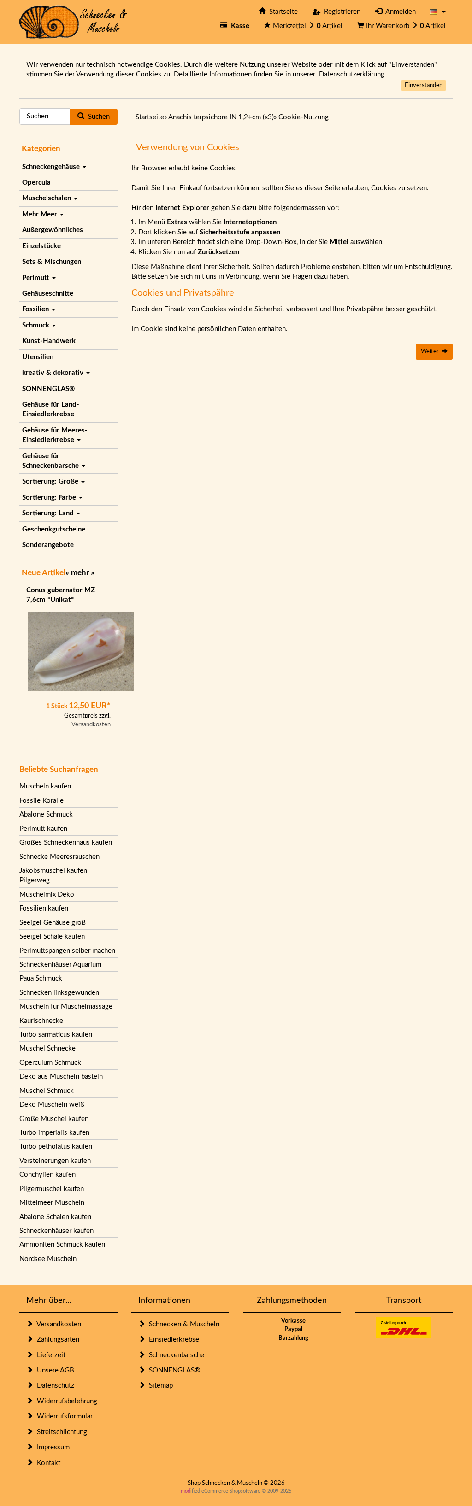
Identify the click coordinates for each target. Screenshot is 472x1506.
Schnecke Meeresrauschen (59, 856)
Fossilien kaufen (43, 908)
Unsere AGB (53, 1370)
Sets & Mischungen (51, 261)
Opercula (36, 182)
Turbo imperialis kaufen (54, 1132)
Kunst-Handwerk (49, 341)
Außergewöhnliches (52, 230)
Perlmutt (36, 277)
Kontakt (46, 1462)
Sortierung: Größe (51, 481)
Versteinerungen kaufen (55, 1160)
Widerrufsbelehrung (65, 1401)
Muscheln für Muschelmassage (65, 1006)
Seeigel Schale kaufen (52, 936)
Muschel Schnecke (47, 1048)
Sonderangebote (48, 545)
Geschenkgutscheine (53, 529)
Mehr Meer (40, 214)
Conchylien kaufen (47, 1174)
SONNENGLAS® (48, 388)
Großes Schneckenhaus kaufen (65, 842)
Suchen (97, 116)
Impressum (51, 1447)
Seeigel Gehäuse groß (52, 922)
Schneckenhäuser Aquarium (60, 964)
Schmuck (36, 325)
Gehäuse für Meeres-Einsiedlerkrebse (55, 435)
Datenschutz (53, 1385)
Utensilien (37, 357)
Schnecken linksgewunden (59, 992)
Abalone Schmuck (46, 814)
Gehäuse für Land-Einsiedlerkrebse (50, 409)
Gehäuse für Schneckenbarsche (51, 461)
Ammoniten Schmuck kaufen (62, 1244)
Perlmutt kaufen (43, 828)
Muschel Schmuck (46, 1090)
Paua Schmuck (40, 978)
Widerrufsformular (63, 1416)
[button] (438, 12)
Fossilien (36, 309)
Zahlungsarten (56, 1339)
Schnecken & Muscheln (182, 1324)
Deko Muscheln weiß (51, 1104)
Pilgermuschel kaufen (51, 1188)
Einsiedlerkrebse (172, 1339)
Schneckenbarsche (174, 1355)
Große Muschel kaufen (53, 1118)
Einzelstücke (41, 246)
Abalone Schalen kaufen (55, 1217)
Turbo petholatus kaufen (55, 1146)
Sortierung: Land (49, 513)
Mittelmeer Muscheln (51, 1202)
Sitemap (159, 1385)
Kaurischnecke (41, 1020)
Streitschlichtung (60, 1432)
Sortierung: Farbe (50, 497)
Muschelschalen (47, 198)
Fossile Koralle (41, 800)
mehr (79, 573)
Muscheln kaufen (45, 786)
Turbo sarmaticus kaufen (55, 1034)
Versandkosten (91, 725)
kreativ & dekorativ (53, 372)
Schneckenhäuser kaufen (56, 1230)
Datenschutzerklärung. (352, 74)
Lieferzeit (49, 1355)
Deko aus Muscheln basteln (61, 1076)
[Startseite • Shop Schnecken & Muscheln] (73, 21)
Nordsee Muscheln (48, 1258)
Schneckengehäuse (52, 166)
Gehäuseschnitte (47, 293)
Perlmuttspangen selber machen (67, 950)
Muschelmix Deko (46, 894)
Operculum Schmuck (50, 1062)
